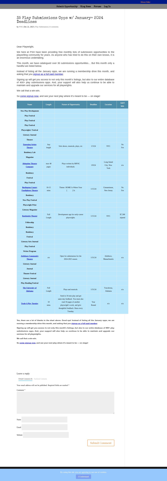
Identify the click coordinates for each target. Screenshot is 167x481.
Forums (97, 7)
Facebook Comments (40, 379)
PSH (20, 27)
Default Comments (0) (25, 379)
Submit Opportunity (66, 7)
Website (19, 435)
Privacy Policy (145, 2)
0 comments (54, 27)
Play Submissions (41, 27)
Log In (107, 7)
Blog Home (85, 7)
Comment (21, 390)
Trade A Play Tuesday (29, 304)
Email (19, 427)
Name (19, 420)
